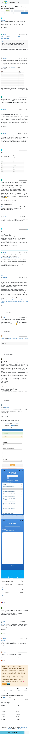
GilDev (4, 317)
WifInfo (8, 10)
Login (8, 684)
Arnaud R (5, 697)
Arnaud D (5, 638)
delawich (5, 277)
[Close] (26, 667)
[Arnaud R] (1, 697)
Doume (4, 34)
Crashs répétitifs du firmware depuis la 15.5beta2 (12, 695)
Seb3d (4, 404)
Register (4, 684)
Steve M (5, 652)
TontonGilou (5, 359)
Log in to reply (24, 13)
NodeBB (19, 728)
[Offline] (2, 58)
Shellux (4, 336)
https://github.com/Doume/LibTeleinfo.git (10, 257)
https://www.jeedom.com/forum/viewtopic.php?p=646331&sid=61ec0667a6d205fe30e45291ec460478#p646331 (14, 301)
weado (4, 608)
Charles (4, 58)
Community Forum (14, 2)
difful (4, 17)
